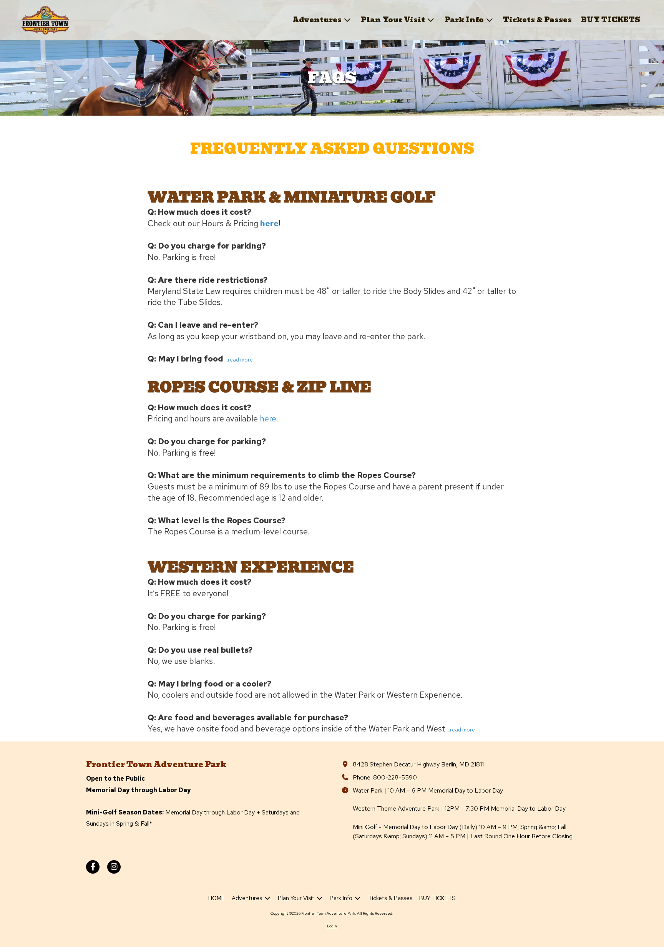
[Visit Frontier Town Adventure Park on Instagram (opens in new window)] (114, 867)
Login (332, 926)
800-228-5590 (395, 777)
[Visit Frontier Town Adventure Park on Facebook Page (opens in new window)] (93, 867)
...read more (238, 359)
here (269, 223)
